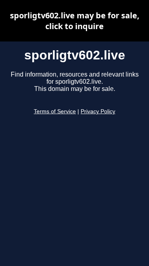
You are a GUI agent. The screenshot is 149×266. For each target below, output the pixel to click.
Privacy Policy (98, 111)
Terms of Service (55, 111)
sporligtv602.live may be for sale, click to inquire (74, 21)
